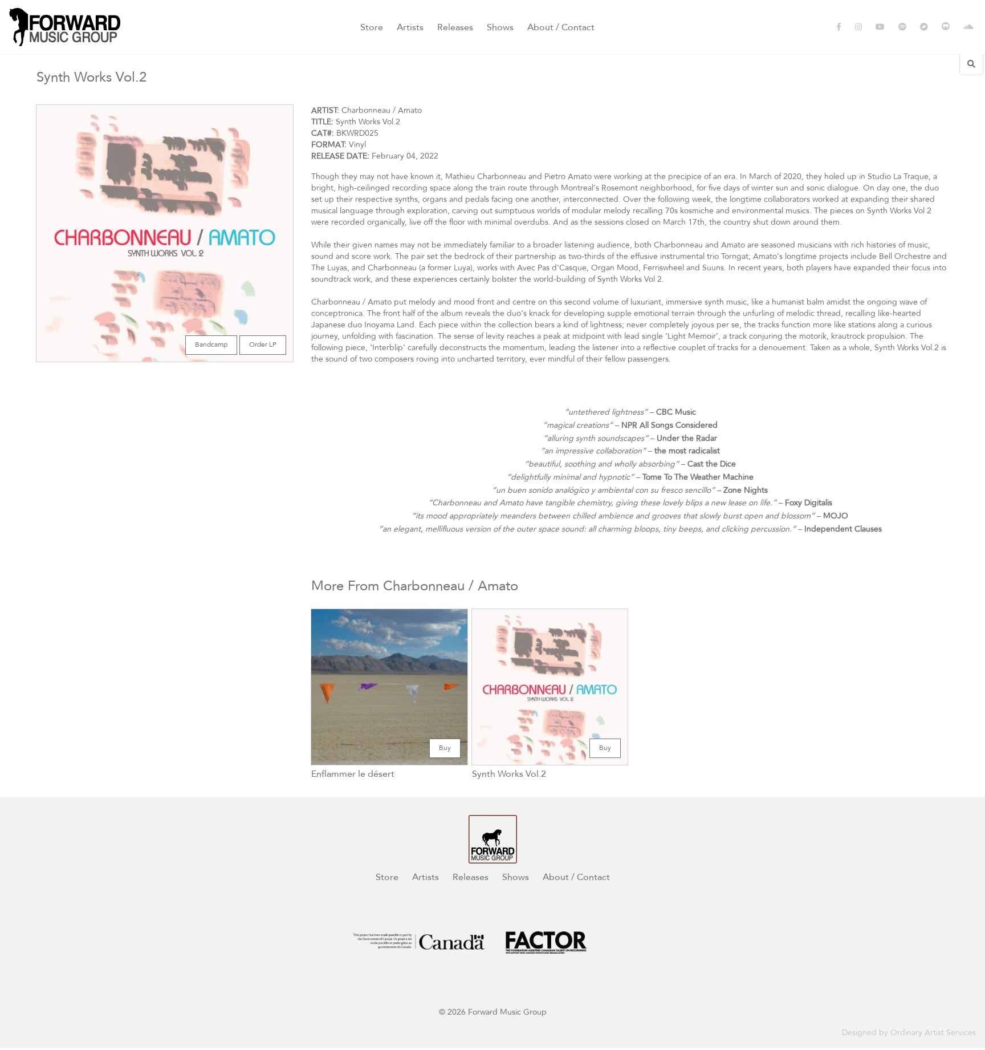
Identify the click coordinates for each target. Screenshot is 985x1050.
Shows (500, 27)
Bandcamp (211, 344)
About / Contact (561, 27)
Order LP (262, 344)
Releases (455, 27)
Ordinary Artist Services (933, 1033)
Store (371, 27)
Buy (445, 748)
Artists (410, 27)
